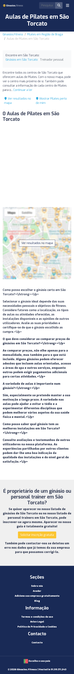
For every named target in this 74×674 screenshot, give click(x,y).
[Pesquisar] (59, 5)
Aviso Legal (37, 621)
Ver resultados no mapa (37, 243)
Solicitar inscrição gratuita (37, 535)
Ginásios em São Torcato (22, 60)
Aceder (37, 590)
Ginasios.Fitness (13, 34)
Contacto (37, 642)
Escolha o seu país (39, 660)
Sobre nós (37, 585)
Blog (37, 600)
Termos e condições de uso (37, 616)
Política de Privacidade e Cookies (37, 626)
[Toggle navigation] (67, 5)
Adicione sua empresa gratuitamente (37, 595)
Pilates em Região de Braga (45, 34)
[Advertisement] (37, 165)
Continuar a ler (22, 90)
